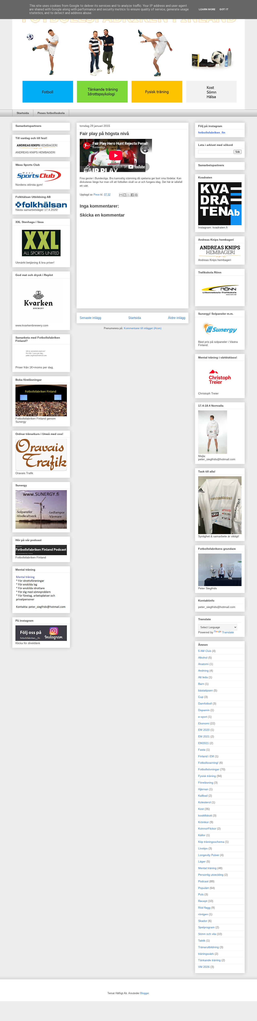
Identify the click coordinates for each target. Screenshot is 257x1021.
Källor (201, 835)
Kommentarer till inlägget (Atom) (142, 328)
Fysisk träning (207, 776)
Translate (228, 632)
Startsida (23, 113)
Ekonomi (203, 723)
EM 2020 (204, 729)
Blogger (144, 993)
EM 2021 (204, 736)
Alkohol (202, 657)
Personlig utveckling (210, 874)
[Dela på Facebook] (132, 195)
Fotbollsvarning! (208, 762)
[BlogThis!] (125, 195)
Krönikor (203, 822)
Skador (202, 920)
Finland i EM (206, 756)
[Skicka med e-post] (121, 195)
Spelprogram (206, 927)
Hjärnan (203, 789)
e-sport (202, 716)
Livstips (203, 848)
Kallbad (203, 795)
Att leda (203, 677)
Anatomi (203, 664)
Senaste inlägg (90, 318)
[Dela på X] (128, 195)
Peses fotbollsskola (51, 113)
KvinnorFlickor (207, 828)
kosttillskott (205, 815)
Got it (223, 9)
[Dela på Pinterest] (136, 195)
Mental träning (207, 868)
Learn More (207, 9)
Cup (200, 696)
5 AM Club (204, 651)
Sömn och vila (207, 933)
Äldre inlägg (176, 318)
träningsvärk (206, 953)
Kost (201, 808)
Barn (201, 683)
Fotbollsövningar (208, 769)
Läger (202, 861)
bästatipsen (205, 690)
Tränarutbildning (208, 947)
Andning (203, 670)
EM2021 (203, 743)
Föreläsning (205, 782)
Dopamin (204, 710)
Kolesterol (204, 802)
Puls (201, 894)
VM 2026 (204, 966)
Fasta (201, 749)
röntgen (203, 914)
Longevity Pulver (208, 855)
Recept (202, 901)
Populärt (203, 888)
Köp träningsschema (211, 841)
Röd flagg (204, 907)
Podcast (203, 881)
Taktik (201, 940)
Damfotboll (205, 703)
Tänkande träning (209, 960)
